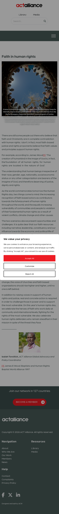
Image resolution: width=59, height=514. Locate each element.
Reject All (29, 274)
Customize (29, 266)
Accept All (29, 258)
